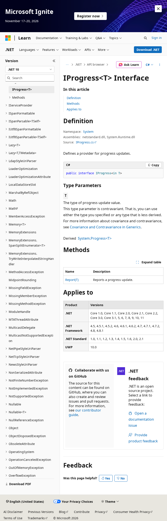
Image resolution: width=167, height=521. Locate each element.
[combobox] (29, 69)
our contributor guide (85, 412)
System (88, 131)
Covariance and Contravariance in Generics (105, 227)
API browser (96, 64)
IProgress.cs (85, 142)
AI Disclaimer (13, 512)
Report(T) (71, 280)
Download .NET (148, 50)
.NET (78, 64)
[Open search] (145, 38)
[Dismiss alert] (158, 8)
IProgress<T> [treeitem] (22, 89)
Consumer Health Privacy (131, 512)
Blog (62, 512)
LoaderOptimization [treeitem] (23, 169)
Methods (73, 103)
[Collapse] (54, 60)
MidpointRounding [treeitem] (22, 280)
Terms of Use (12, 518)
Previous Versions (41, 512)
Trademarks (36, 518)
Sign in (157, 38)
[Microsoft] (8, 38)
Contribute (82, 512)
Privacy (100, 512)
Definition (74, 98)
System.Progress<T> (95, 238)
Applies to (74, 109)
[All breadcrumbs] (67, 64)
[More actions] (160, 64)
